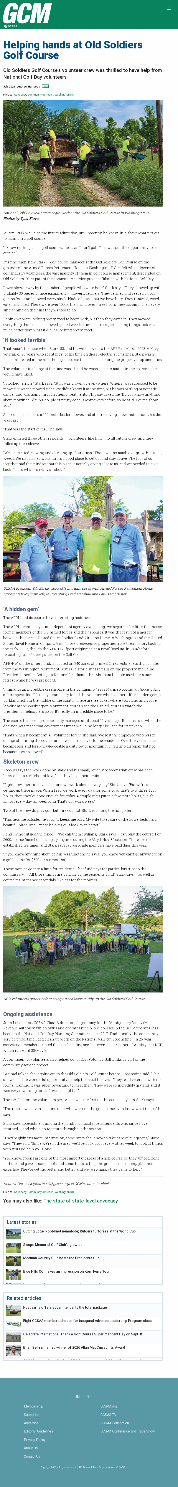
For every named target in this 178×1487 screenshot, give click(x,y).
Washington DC (64, 94)
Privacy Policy (35, 1440)
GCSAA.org (109, 1406)
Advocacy (20, 94)
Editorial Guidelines (38, 1431)
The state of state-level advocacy (80, 1201)
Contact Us (32, 1456)
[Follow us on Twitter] (88, 1396)
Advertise (31, 1423)
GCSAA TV (108, 1415)
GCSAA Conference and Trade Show (128, 1431)
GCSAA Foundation (115, 1423)
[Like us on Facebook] (78, 1396)
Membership (33, 1406)
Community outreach (40, 94)
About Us (31, 1448)
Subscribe (31, 1415)
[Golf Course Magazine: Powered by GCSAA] (27, 14)
